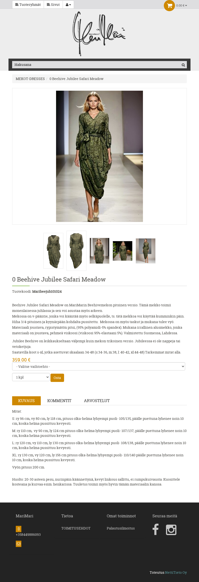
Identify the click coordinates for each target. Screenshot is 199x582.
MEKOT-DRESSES (30, 78)
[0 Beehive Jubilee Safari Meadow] (99, 156)
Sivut (55, 4)
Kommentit (59, 400)
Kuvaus (26, 400)
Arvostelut (97, 400)
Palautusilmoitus (121, 528)
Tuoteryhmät (30, 4)
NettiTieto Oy (176, 572)
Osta (57, 377)
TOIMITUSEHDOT (76, 528)
